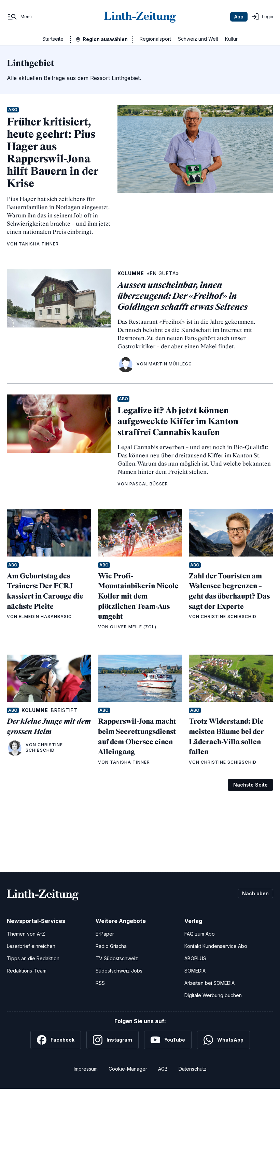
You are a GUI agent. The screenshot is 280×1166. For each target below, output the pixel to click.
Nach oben (255, 893)
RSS (100, 983)
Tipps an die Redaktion (33, 958)
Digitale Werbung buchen (213, 995)
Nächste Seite (250, 785)
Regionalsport (155, 39)
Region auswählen (105, 39)
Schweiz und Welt (198, 39)
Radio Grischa (111, 946)
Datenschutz (193, 1069)
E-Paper (105, 934)
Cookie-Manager (128, 1069)
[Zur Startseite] (140, 17)
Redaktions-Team (26, 971)
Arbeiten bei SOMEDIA (209, 983)
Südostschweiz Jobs (119, 971)
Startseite (53, 39)
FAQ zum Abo (199, 934)
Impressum (86, 1069)
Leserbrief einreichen (31, 946)
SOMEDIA (195, 971)
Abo (238, 16)
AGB (163, 1069)
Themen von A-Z (26, 934)
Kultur (231, 39)
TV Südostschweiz (117, 958)
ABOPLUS (195, 958)
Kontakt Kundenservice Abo (215, 946)
